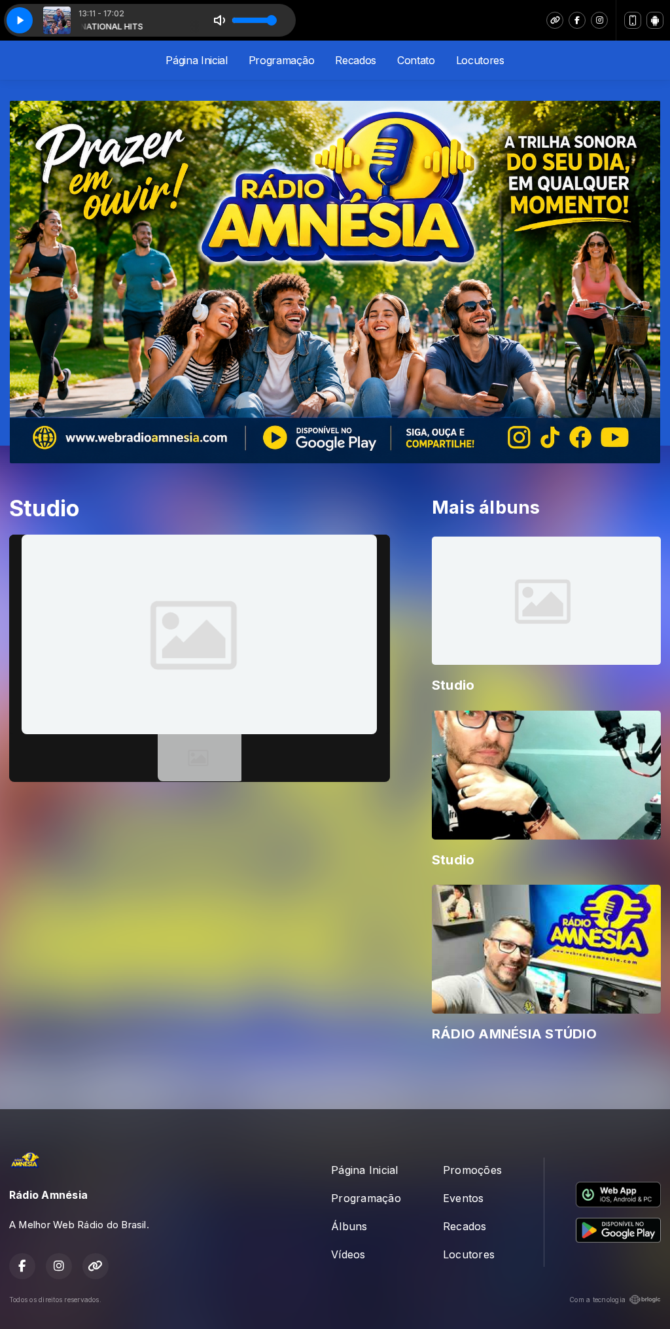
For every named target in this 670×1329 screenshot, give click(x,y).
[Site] (554, 20)
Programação (281, 60)
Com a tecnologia (597, 1299)
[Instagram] (599, 20)
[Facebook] (577, 20)
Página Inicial (197, 60)
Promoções (472, 1170)
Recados (355, 60)
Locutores (480, 60)
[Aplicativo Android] (654, 20)
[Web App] (632, 20)
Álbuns (349, 1226)
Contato (416, 60)
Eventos (463, 1198)
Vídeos (348, 1254)
